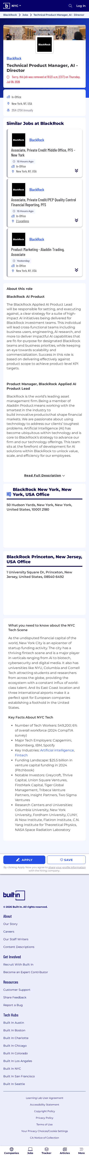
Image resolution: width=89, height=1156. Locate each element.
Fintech (21, 755)
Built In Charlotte (15, 1038)
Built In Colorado (15, 1053)
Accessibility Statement (44, 1104)
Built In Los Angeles (17, 1061)
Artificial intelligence (57, 750)
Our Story (10, 924)
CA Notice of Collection (44, 1137)
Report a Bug (13, 1005)
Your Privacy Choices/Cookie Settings (44, 1131)
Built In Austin (13, 1023)
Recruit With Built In (18, 964)
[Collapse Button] (76, 170)
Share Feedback (14, 997)
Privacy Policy (44, 1117)
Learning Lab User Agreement (44, 1097)
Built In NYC (12, 1068)
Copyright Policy (44, 1111)
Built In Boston (14, 1030)
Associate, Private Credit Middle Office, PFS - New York (43, 152)
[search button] (70, 5)
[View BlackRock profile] (44, 32)
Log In (81, 6)
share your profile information (67, 867)
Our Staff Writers (15, 939)
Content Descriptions (18, 947)
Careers (8, 931)
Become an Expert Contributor (25, 972)
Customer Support (16, 990)
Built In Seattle (14, 1084)
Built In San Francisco (19, 1076)
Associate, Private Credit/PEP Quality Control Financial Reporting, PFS (43, 202)
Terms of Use (44, 1124)
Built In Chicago (15, 1046)
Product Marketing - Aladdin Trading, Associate (37, 252)
